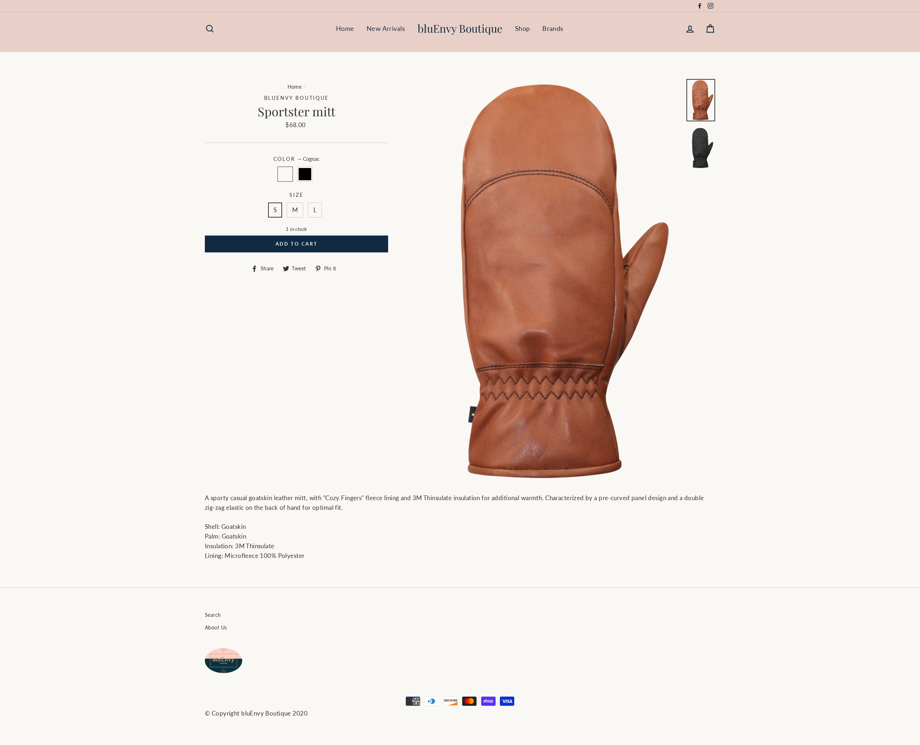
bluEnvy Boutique (460, 28)
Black (305, 174)
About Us (216, 627)
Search (213, 615)
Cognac (285, 174)
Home (345, 28)
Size (296, 195)
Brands (553, 28)
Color (296, 159)
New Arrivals (386, 28)
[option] (546, 280)
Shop (522, 28)
